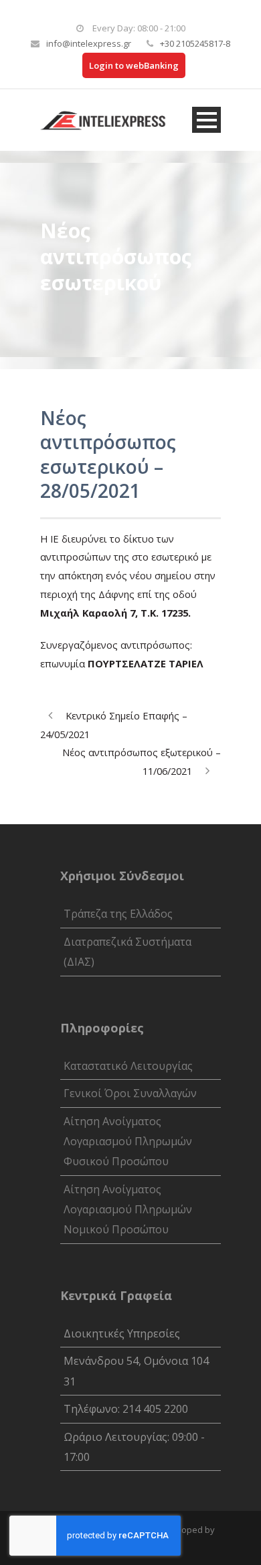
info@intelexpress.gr (88, 43)
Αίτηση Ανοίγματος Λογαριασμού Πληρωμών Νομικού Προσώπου (128, 1209)
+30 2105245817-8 (195, 43)
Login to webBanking (134, 65)
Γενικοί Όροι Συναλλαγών (130, 1093)
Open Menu (206, 120)
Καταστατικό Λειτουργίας (128, 1065)
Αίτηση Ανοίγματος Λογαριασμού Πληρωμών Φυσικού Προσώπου (128, 1141)
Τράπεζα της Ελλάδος (118, 913)
